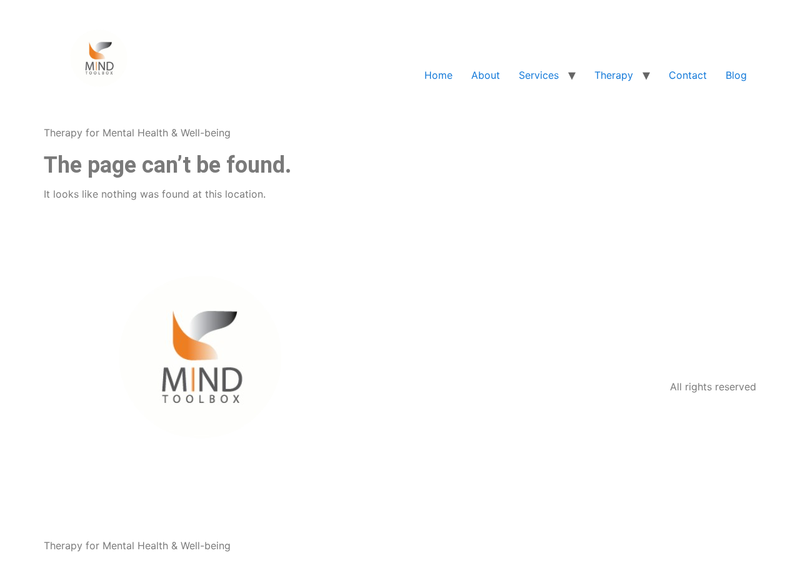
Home (438, 75)
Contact (688, 75)
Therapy (613, 75)
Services (539, 75)
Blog (736, 75)
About (485, 75)
